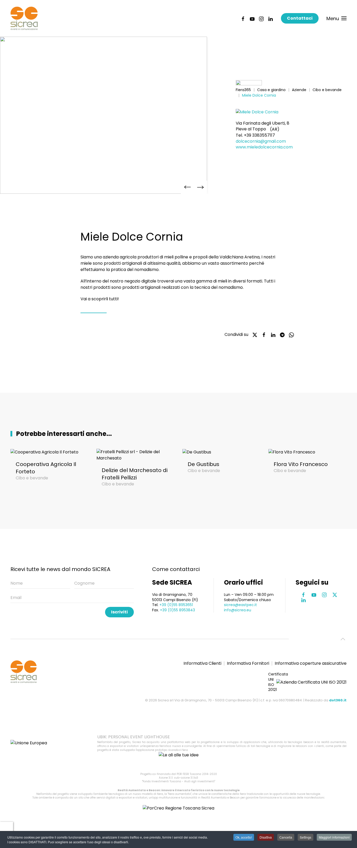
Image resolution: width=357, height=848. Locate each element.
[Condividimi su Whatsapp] (291, 334)
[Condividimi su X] (254, 334)
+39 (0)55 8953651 (176, 604)
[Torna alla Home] (24, 18)
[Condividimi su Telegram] (282, 334)
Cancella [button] (285, 837)
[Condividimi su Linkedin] (273, 334)
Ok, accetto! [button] (243, 837)
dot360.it (338, 700)
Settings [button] (305, 837)
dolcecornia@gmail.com (261, 141)
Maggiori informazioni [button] (334, 837)
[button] (336, 18)
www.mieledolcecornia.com (264, 147)
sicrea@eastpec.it (240, 604)
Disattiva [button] (266, 837)
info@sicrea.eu (237, 610)
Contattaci (300, 18)
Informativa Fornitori (248, 663)
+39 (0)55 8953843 (177, 610)
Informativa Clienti (202, 663)
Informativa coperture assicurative (311, 663)
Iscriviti (119, 612)
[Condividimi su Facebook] (264, 334)
